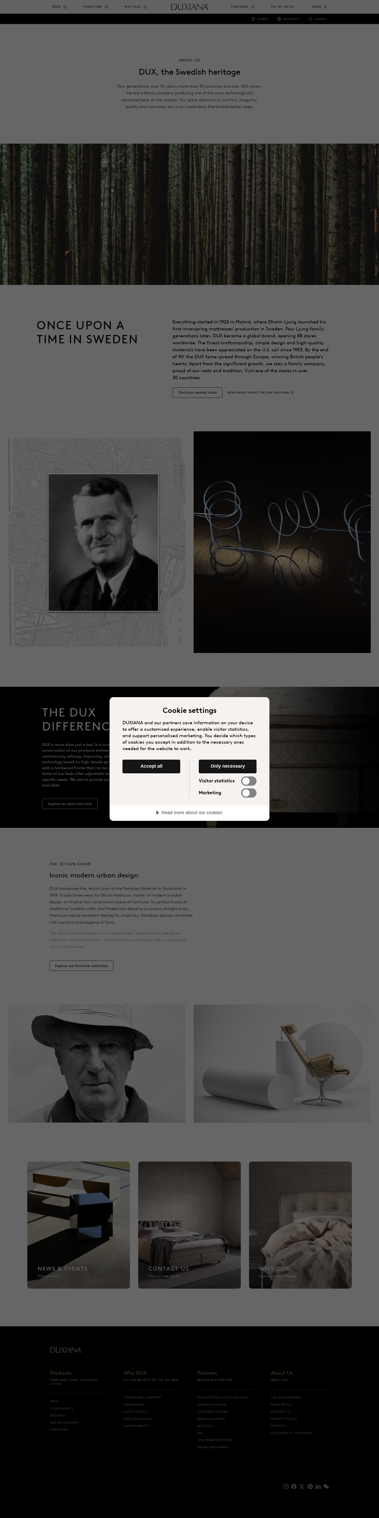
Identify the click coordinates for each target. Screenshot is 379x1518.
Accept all (151, 766)
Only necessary (228, 766)
